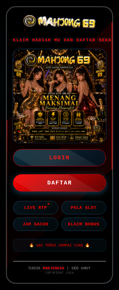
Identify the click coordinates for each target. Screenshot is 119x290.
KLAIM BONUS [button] (83, 224)
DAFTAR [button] (59, 183)
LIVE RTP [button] (35, 207)
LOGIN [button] (59, 158)
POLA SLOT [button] (83, 207)
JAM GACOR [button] (35, 224)
